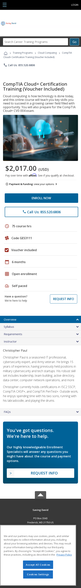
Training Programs (23, 52)
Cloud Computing (47, 52)
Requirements (13, 334)
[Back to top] (40, 510)
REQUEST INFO (63, 299)
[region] (38, 555)
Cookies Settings (38, 574)
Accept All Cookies (38, 564)
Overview (10, 319)
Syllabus (9, 326)
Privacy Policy (64, 554)
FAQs (7, 412)
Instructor (10, 341)
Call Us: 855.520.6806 (19, 65)
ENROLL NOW (41, 198)
